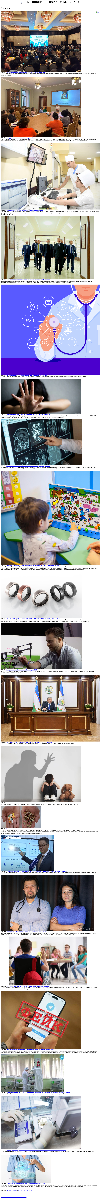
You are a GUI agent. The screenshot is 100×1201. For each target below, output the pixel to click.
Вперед (30, 1190)
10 (19, 1190)
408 (27, 1190)
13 (24, 1190)
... (11, 1190)
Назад (8, 1190)
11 (21, 1190)
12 (22, 1190)
